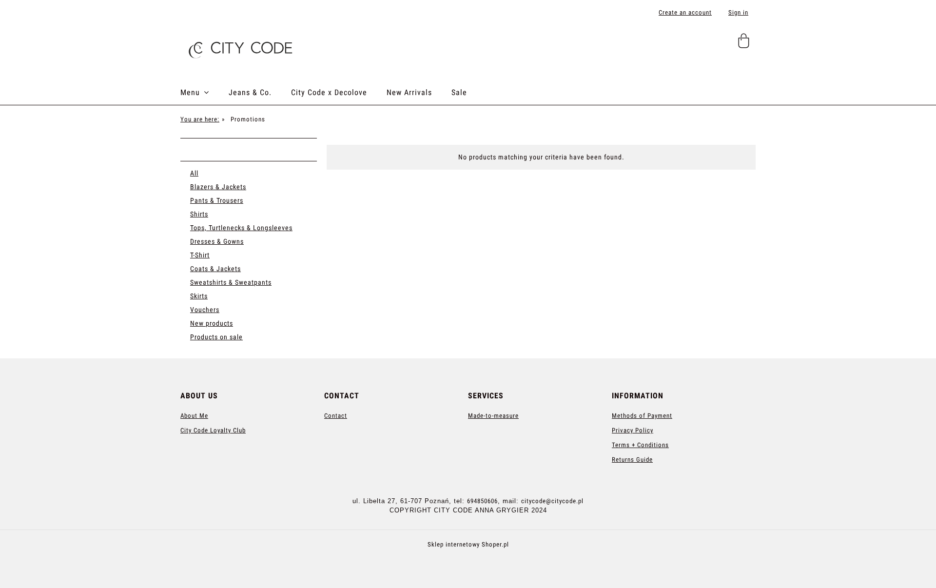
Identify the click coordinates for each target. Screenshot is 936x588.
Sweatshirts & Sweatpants (231, 282)
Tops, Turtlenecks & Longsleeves (241, 228)
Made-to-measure (493, 415)
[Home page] (238, 46)
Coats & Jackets (215, 269)
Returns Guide (632, 459)
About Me (194, 415)
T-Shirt (200, 255)
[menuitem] (204, 92)
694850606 (482, 501)
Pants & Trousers (216, 200)
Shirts (199, 214)
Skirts (199, 296)
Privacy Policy (632, 430)
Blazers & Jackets (218, 187)
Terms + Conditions (640, 445)
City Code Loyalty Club (213, 430)
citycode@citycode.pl (552, 501)
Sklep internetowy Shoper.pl (468, 544)
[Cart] (745, 44)
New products (211, 323)
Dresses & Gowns (217, 241)
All (194, 173)
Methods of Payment (642, 415)
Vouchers (204, 310)
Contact (335, 415)
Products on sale (216, 337)
